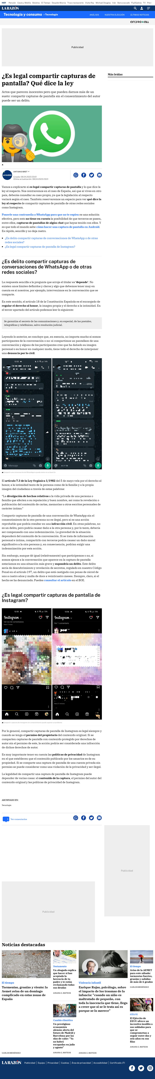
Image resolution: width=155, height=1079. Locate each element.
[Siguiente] (151, 17)
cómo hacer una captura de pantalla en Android (67, 227)
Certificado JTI (117, 1063)
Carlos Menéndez (11, 1053)
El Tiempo (45, 3)
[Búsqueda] (135, 8)
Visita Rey (89, 3)
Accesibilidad (100, 1063)
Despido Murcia (59, 3)
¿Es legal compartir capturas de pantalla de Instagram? (40, 246)
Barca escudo (123, 3)
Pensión (12, 3)
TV (144, 3)
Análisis (94, 15)
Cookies (65, 1063)
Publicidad (29, 1063)
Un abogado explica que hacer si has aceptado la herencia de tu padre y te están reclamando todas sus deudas (64, 979)
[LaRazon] (21, 8)
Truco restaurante (75, 3)
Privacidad (53, 1063)
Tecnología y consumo (23, 14)
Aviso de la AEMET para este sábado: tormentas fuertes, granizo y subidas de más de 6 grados (141, 976)
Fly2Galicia (136, 3)
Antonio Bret (20, 172)
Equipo (41, 1063)
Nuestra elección (115, 15)
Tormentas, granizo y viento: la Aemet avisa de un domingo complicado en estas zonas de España (25, 993)
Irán (114, 3)
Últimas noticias (139, 15)
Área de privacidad (81, 1063)
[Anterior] (60, 13)
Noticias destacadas (23, 944)
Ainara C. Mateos (62, 993)
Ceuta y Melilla (24, 3)
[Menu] (149, 8)
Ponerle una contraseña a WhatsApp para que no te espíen (40, 214)
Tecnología (51, 14)
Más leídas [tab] (115, 74)
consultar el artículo (57, 580)
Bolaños (36, 3)
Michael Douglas (103, 3)
